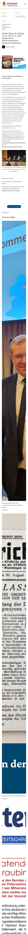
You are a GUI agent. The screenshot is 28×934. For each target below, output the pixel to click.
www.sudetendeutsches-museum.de (10, 136)
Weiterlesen (10, 47)
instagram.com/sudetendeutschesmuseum (12, 146)
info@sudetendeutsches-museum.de (11, 190)
